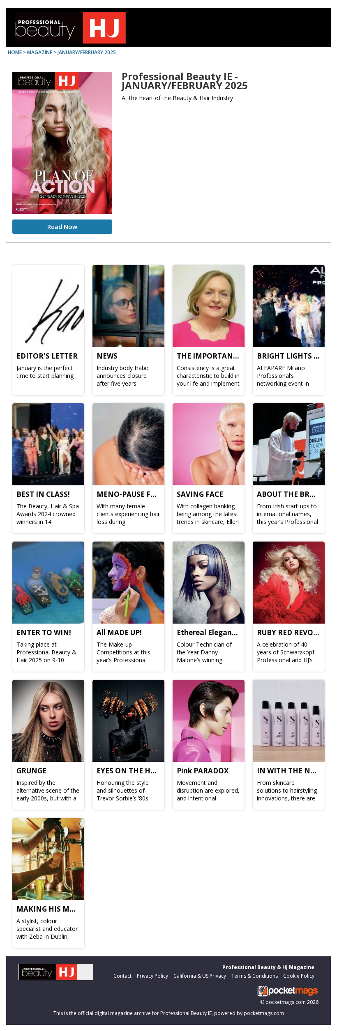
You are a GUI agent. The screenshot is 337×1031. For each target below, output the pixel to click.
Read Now (62, 226)
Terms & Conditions (254, 975)
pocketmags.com (285, 1002)
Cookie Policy (298, 975)
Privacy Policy (152, 975)
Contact (122, 975)
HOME (15, 52)
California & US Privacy (199, 975)
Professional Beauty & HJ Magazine (268, 967)
